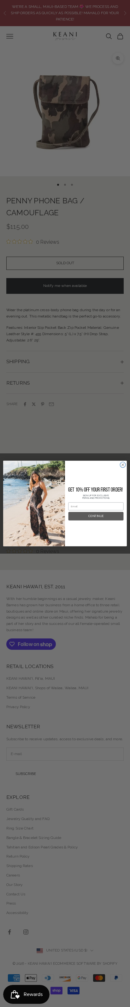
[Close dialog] (123, 465)
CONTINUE (95, 516)
